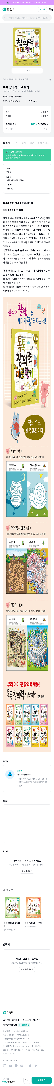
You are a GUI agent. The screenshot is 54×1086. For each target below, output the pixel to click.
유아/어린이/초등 (14, 79)
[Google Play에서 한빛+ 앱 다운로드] (36, 1065)
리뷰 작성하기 (27, 871)
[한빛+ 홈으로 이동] (8, 9)
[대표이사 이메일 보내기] (27, 1031)
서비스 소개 (26, 1020)
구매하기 (42, 1080)
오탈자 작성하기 (27, 969)
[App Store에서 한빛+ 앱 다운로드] (30, 1065)
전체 (4, 79)
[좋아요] (26, 1080)
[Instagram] (4, 1065)
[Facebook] (16, 1065)
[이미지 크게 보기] (27, 46)
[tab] (6, 143)
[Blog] (22, 1065)
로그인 (42, 9)
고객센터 (6, 1020)
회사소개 (15, 1020)
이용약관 (36, 1020)
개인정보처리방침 (10, 1025)
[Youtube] (10, 1065)
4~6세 (25, 79)
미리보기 (28, 70)
